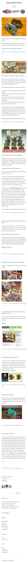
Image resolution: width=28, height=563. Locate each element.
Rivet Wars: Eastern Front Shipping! (13, 262)
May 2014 (4, 522)
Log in (3, 547)
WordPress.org (5, 552)
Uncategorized (15, 51)
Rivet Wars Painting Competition (12, 155)
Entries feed (4, 549)
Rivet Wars (18, 398)
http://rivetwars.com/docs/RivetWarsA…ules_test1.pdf (13, 118)
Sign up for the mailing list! (7, 476)
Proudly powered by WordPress (8, 560)
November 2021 (5, 521)
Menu (14, 6)
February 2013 (4, 526)
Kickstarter (4, 323)
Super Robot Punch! (8, 434)
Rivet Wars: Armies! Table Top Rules (13, 76)
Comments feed (5, 550)
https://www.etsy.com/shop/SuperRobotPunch (12, 48)
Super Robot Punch (14, 3)
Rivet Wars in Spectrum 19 (10, 357)
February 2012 (4, 529)
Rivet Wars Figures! (8, 395)
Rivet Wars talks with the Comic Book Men (13, 222)
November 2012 (5, 527)
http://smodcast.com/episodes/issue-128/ (11, 234)
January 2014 (4, 524)
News (13, 425)
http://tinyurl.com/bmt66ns (10, 370)
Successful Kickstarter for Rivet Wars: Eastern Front (13, 312)
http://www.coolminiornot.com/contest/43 (11, 168)
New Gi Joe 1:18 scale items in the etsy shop (14, 39)
